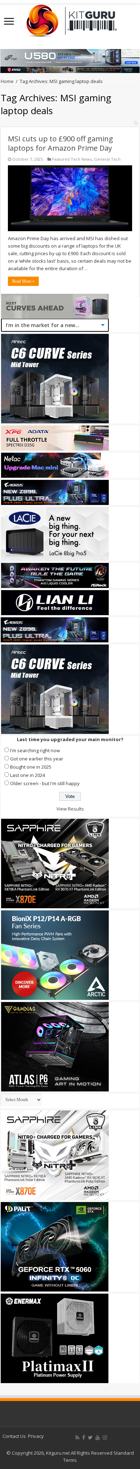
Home (7, 81)
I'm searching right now (35, 750)
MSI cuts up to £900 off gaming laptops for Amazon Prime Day (60, 143)
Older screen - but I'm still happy (45, 783)
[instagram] (105, 1437)
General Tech (107, 159)
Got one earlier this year (36, 758)
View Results (70, 809)
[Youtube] (98, 1437)
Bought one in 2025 (30, 767)
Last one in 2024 (27, 775)
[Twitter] (90, 1437)
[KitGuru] (70, 18)
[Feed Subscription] (135, 122)
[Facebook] (83, 1437)
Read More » (23, 281)
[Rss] (77, 1437)
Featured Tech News (72, 159)
